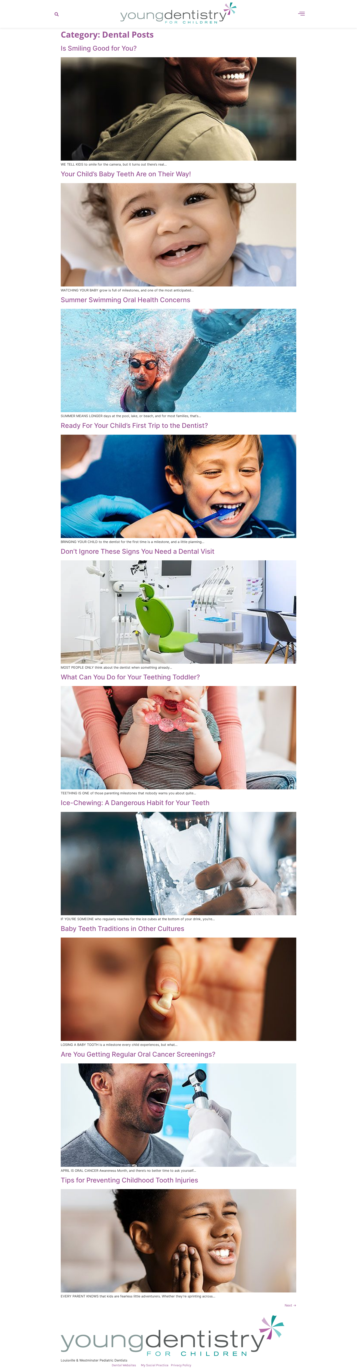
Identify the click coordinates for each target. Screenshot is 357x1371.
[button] (56, 14)
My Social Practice (154, 1365)
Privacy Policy (181, 1365)
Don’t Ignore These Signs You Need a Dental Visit (137, 551)
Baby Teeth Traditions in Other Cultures (122, 929)
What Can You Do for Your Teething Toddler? (130, 677)
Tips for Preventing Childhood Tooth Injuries (129, 1180)
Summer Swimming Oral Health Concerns (125, 300)
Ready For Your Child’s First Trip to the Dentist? (134, 425)
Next (290, 1305)
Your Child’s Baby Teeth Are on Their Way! (126, 174)
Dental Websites (124, 1365)
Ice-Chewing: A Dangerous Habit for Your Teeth (135, 803)
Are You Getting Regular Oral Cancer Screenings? (138, 1054)
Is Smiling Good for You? (99, 48)
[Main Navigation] (301, 13)
